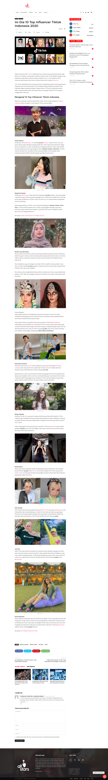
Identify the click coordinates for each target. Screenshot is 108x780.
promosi (29, 365)
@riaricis (17, 266)
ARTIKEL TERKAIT (20, 666)
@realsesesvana (60, 625)
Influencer (24, 12)
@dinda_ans (33, 471)
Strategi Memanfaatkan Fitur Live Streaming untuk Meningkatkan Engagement (79, 55)
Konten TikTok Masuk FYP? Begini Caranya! (32, 215)
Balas (21, 703)
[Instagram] (83, 12)
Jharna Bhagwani (40, 309)
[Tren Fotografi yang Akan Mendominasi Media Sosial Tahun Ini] (23, 674)
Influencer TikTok (33, 644)
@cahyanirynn (25, 195)
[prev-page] (39, 687)
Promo (31, 12)
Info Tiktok (41, 644)
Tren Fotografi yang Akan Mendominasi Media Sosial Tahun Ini (21, 683)
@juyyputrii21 (18, 559)
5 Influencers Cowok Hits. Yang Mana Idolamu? (32, 696)
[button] (91, 12)
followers (45, 142)
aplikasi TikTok (44, 510)
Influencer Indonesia (24, 644)
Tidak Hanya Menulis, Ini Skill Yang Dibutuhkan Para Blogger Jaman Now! (55, 660)
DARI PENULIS (31, 666)
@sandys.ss (29, 142)
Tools (45, 12)
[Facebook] (81, 12)
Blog (40, 12)
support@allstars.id (47, 771)
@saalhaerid (47, 367)
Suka (92, 24)
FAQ (36, 12)
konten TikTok (18, 473)
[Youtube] (88, 12)
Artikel (16, 16)
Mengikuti (91, 28)
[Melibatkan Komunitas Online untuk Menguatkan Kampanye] (58, 674)
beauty (33, 324)
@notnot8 (53, 426)
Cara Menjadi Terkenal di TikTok (29, 631)
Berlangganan (90, 35)
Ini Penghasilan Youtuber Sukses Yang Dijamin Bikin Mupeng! (25, 660)
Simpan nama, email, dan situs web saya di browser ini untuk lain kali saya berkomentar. (38, 737)
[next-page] (41, 687)
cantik (25, 416)
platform (54, 80)
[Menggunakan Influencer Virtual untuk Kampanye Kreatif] (40, 674)
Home (17, 12)
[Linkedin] (86, 12)
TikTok (30, 74)
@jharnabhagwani (55, 322)
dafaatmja (58, 510)
